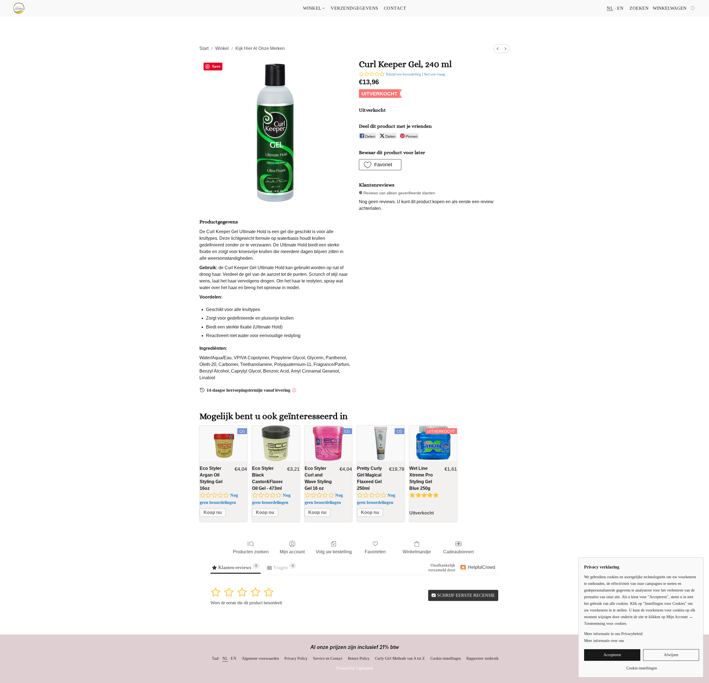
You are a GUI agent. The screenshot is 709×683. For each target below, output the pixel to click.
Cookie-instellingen (445, 658)
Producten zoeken (251, 551)
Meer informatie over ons (604, 641)
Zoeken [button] (639, 8)
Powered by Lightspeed (354, 668)
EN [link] (233, 658)
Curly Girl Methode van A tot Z (400, 658)
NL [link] (225, 658)
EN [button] (620, 8)
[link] (641, 666)
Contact (395, 8)
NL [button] (610, 8)
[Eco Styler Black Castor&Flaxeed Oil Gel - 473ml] (275, 443)
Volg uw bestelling (334, 551)
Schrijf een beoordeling (403, 74)
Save (216, 66)
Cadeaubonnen (458, 551)
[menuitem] (498, 49)
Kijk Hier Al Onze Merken (260, 48)
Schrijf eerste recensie (465, 595)
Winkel (313, 8)
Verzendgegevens (354, 8)
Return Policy (358, 658)
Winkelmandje (417, 551)
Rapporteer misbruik (482, 658)
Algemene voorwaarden (260, 658)
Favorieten (375, 551)
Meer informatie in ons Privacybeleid (613, 634)
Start (204, 48)
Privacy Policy (295, 658)
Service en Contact (327, 658)
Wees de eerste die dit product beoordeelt (246, 602)
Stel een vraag (434, 74)
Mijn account (292, 551)
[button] (18, 8)
